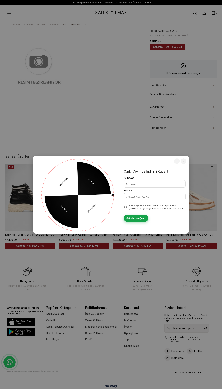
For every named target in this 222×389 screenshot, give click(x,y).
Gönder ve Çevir (136, 218)
